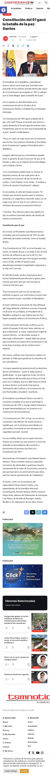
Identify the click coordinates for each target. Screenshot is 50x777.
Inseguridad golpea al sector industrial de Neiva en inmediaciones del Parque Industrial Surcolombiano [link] (16, 619)
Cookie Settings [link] (11, 771)
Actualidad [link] (38, 631)
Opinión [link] (36, 667)
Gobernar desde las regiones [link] (16, 674)
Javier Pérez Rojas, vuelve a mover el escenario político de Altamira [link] (16, 640)
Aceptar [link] (24, 771)
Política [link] (7, 14)
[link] (3, 10)
